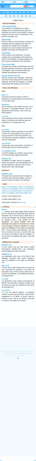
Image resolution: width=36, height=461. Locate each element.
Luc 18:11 (5, 129)
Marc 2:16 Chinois (25, 191)
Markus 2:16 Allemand (9, 191)
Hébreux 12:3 (7, 158)
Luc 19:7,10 (6, 143)
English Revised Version (11, 76)
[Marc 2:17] (34, 211)
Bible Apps (19, 193)
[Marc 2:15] (2, 211)
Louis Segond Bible (9, 26)
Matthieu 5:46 (7, 245)
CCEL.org (21, 202)
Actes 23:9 (6, 290)
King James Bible (8, 64)
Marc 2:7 (5, 95)
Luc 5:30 (5, 279)
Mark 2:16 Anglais (8, 193)
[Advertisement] (18, 316)
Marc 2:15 (5, 265)
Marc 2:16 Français (26, 189)
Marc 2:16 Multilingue (26, 187)
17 (5, 229)
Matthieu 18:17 (7, 174)
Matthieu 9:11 (7, 254)
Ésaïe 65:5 (5, 104)
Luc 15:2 (5, 116)
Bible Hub (27, 193)
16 (17, 219)
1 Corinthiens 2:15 (8, 151)
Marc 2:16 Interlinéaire (9, 187)
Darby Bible (6, 53)
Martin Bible (6, 40)
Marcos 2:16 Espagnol (10, 189)
